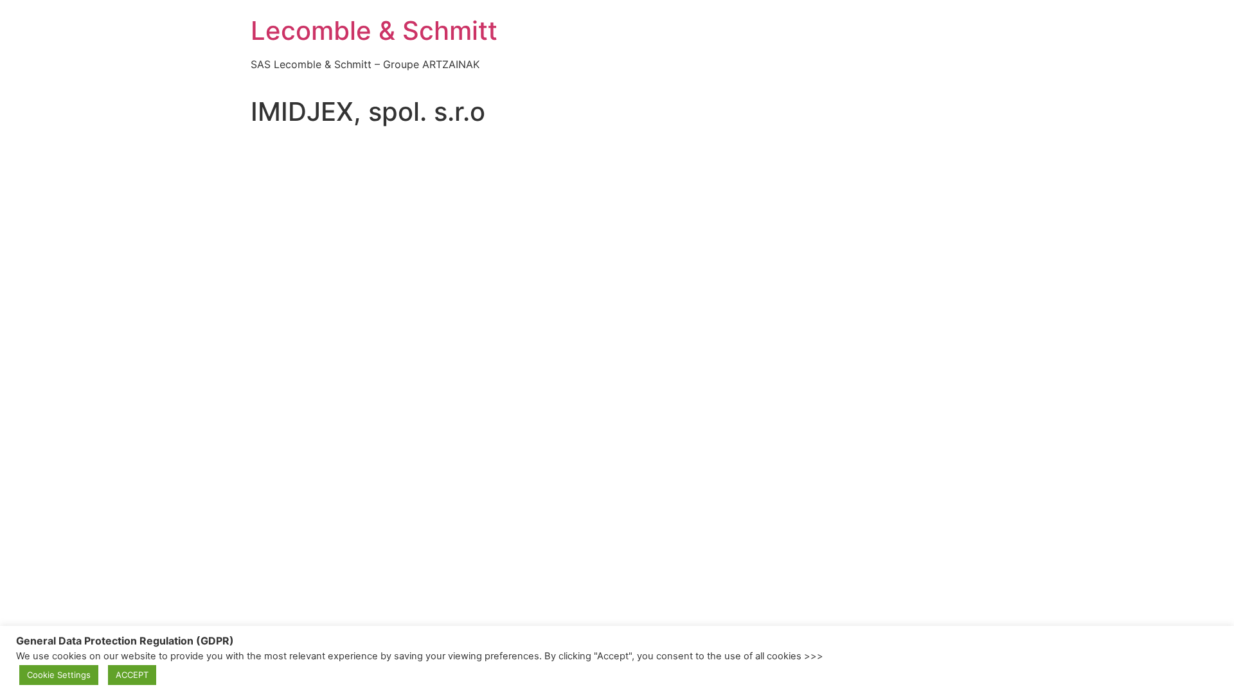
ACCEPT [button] (132, 675)
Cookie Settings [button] (59, 675)
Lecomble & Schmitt (374, 30)
